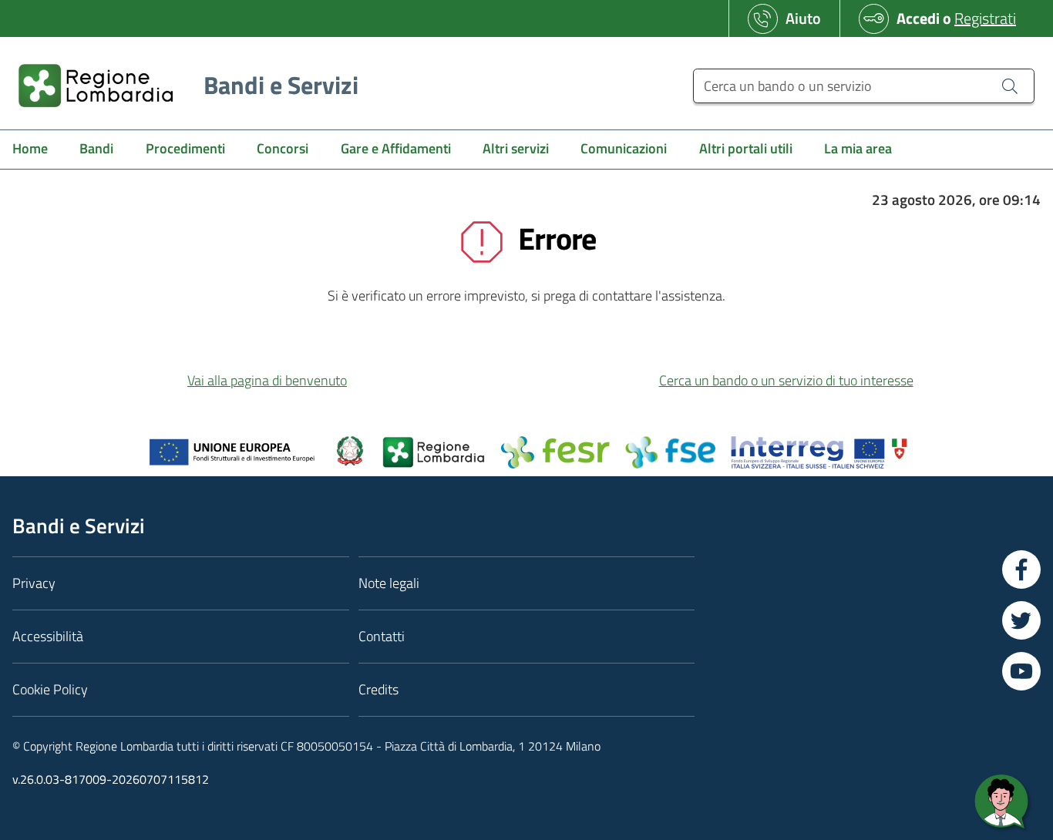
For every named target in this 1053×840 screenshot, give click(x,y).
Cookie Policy (50, 689)
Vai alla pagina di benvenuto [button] (267, 380)
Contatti (381, 636)
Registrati (985, 18)
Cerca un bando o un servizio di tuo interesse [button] (786, 380)
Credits (378, 689)
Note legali (388, 583)
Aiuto (803, 18)
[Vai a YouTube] (1021, 671)
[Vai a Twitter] (1021, 620)
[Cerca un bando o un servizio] (1009, 85)
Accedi (918, 18)
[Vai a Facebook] (1021, 569)
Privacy (34, 583)
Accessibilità (47, 636)
